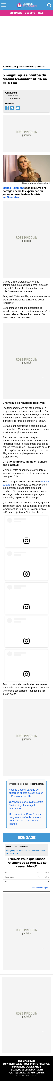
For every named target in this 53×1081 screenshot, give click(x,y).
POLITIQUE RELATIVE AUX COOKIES (27, 1073)
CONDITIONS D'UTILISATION (26, 1067)
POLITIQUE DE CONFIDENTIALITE (26, 1070)
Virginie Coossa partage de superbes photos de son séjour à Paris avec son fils (26, 792)
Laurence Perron (11, 96)
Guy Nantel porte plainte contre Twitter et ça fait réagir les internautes (26, 805)
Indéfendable (11, 197)
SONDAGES (16, 13)
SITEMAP (25, 1076)
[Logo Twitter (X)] (12, 108)
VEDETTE (30, 13)
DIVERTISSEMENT (27, 67)
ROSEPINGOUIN (9, 67)
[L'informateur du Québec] (26, 5)
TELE (40, 13)
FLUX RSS (17, 1076)
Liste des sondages (39, 888)
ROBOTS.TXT (34, 1076)
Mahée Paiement (13, 187)
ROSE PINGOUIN (26, 1061)
